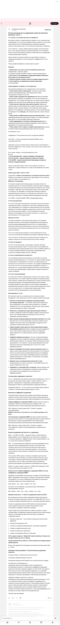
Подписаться (48, 29)
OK (55, 618)
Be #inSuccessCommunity (19, 29)
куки (11, 618)
